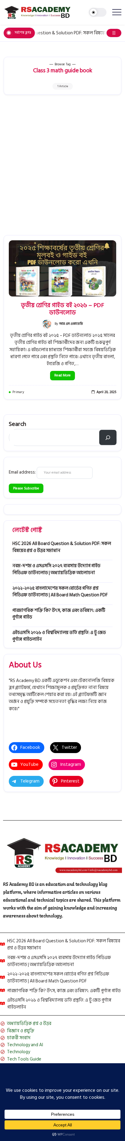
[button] (97, 12)
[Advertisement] (62, 169)
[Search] (108, 437)
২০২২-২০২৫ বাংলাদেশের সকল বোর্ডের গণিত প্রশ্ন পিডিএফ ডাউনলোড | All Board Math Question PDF (60, 591)
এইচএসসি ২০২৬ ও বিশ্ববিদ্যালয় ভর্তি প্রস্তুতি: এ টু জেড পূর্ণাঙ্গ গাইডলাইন (59, 636)
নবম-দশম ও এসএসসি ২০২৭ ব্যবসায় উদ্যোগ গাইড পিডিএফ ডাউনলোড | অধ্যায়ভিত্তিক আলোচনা (56, 569)
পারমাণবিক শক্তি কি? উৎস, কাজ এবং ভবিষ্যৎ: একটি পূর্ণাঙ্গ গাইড (58, 614)
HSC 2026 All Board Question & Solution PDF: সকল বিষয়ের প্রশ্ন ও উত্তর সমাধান (61, 547)
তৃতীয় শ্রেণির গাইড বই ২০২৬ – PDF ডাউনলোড (62, 308)
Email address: (23, 472)
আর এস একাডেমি (71, 324)
